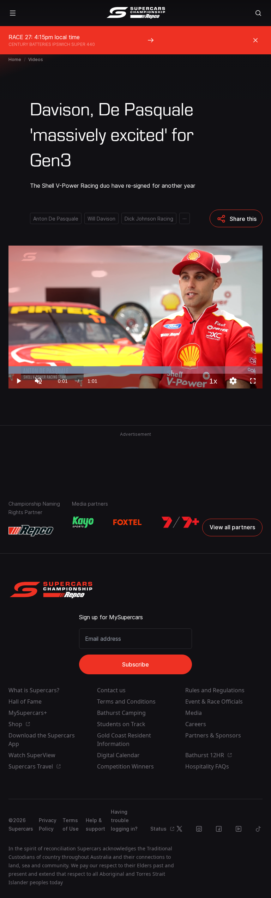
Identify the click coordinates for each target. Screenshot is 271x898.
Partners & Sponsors (213, 735)
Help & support (95, 824)
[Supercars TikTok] (258, 829)
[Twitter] (179, 829)
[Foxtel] (127, 522)
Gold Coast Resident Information (124, 739)
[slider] (135, 370)
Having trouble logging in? (124, 820)
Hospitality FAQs (207, 766)
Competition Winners (125, 766)
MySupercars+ (27, 713)
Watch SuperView (31, 755)
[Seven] (180, 522)
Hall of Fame (25, 701)
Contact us (111, 690)
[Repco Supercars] (135, 13)
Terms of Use (70, 824)
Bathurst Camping (121, 713)
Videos (35, 59)
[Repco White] (30, 530)
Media (193, 713)
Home (14, 59)
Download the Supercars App (41, 739)
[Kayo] (83, 522)
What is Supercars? (33, 690)
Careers (195, 724)
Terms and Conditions (126, 701)
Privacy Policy (47, 824)
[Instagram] (199, 829)
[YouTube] (238, 829)
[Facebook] (219, 829)
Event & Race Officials (214, 701)
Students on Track (121, 724)
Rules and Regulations (215, 690)
